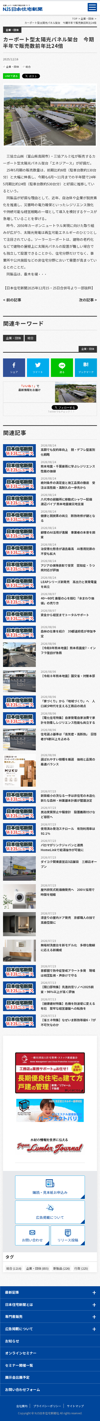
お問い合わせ (32, 1240)
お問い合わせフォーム (22, 1389)
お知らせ (12, 1340)
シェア (14, 372)
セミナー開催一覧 (19, 1365)
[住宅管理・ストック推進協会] (50, 1073)
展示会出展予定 (17, 1377)
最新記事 (12, 1292)
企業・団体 (12, 30)
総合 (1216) (13, 1268)
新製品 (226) (61, 1268)
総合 (28, 66)
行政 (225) (81, 1268)
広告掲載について (50, 1217)
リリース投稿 (67, 1240)
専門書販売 (14, 1316)
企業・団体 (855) (37, 1268)
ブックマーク (86, 372)
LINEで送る (11, 76)
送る (62, 372)
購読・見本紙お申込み (50, 1192)
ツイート (38, 372)
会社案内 (21, 1406)
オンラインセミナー (21, 1353)
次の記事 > (88, 300)
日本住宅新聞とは (19, 1304)
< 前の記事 (12, 300)
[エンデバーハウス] (50, 1110)
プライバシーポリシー (47, 1406)
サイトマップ (75, 1406)
